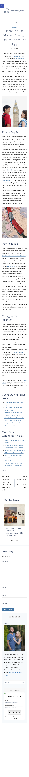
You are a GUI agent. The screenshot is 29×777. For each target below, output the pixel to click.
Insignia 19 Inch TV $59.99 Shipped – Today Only (22, 482)
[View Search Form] (16, 22)
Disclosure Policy (19, 56)
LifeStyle (14, 27)
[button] (2, 6)
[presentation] (14, 515)
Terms (13, 690)
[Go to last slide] (6, 521)
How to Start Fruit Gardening (13, 455)
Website (5, 603)
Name (4, 587)
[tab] (11, 540)
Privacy (18, 690)
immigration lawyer (7, 180)
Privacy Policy (19, 58)
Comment (5, 561)
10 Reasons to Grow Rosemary (14, 447)
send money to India (17, 352)
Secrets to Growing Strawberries (14, 450)
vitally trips (10, 170)
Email (4, 595)
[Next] (23, 521)
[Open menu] (13, 22)
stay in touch (11, 266)
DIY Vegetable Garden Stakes (13, 445)
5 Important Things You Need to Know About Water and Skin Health (7, 483)
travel (4, 470)
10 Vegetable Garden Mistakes (13, 453)
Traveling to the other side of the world (14, 256)
